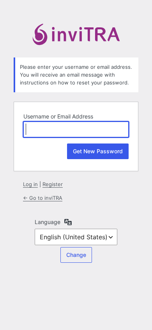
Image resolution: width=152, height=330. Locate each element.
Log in (30, 184)
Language (47, 222)
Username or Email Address (58, 116)
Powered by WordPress (76, 35)
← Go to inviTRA (42, 198)
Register (52, 184)
